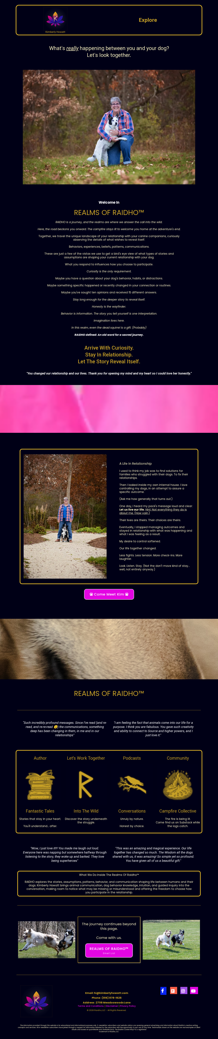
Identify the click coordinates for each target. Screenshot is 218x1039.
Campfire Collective (177, 811)
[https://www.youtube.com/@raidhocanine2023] (194, 990)
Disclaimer (112, 1006)
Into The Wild (86, 811)
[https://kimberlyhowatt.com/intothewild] (86, 784)
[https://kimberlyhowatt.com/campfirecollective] (178, 784)
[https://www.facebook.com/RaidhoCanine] (163, 991)
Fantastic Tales (40, 811)
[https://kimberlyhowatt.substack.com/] (173, 990)
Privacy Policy (128, 1006)
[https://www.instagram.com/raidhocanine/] (183, 990)
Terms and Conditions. (91, 1006)
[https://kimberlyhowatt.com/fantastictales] (40, 784)
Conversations (132, 811)
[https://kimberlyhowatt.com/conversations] (132, 784)
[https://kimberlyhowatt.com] (55, 19)
